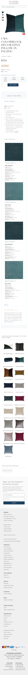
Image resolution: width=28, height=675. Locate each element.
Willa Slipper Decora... (8, 443)
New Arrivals (7, 546)
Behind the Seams (8, 600)
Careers (6, 626)
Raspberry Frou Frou (19, 405)
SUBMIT (14, 503)
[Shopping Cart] (25, 2)
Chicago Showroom (9, 585)
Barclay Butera (7, 524)
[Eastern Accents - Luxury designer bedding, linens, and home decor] (14, 2)
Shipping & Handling (9, 630)
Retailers (6, 583)
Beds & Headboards (8, 559)
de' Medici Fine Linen (9, 516)
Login (5, 607)
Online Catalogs (8, 593)
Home (3, 6)
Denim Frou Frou (8, 392)
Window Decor (7, 555)
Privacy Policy (10, 490)
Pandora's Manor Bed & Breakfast (12, 541)
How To (5, 618)
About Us (6, 575)
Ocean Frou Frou (8, 405)
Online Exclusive (8, 567)
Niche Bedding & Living (10, 518)
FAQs (5, 620)
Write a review (7, 470)
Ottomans (6, 561)
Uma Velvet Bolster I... (8, 366)
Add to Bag (13, 85)
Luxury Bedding (8, 549)
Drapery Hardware (8, 557)
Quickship (6, 569)
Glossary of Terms (8, 622)
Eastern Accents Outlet (9, 535)
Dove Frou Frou (20, 392)
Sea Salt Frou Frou (8, 418)
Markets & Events (8, 587)
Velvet (9, 56)
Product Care (7, 615)
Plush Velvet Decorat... (19, 418)
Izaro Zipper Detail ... (8, 353)
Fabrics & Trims (7, 565)
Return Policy (7, 632)
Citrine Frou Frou (19, 379)
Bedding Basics (8, 563)
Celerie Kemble (7, 528)
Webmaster (7, 636)
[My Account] (24, 2)
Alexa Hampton (7, 531)
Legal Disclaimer (8, 634)
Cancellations (7, 624)
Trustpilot (14, 650)
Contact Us (6, 577)
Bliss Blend (22, 78)
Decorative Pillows (11, 6)
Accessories (7, 553)
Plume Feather (14, 78)
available (16, 131)
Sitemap (6, 638)
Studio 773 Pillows (8, 520)
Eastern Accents (8, 514)
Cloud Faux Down (5, 79)
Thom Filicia (7, 526)
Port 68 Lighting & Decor (10, 539)
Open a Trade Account (9, 609)
